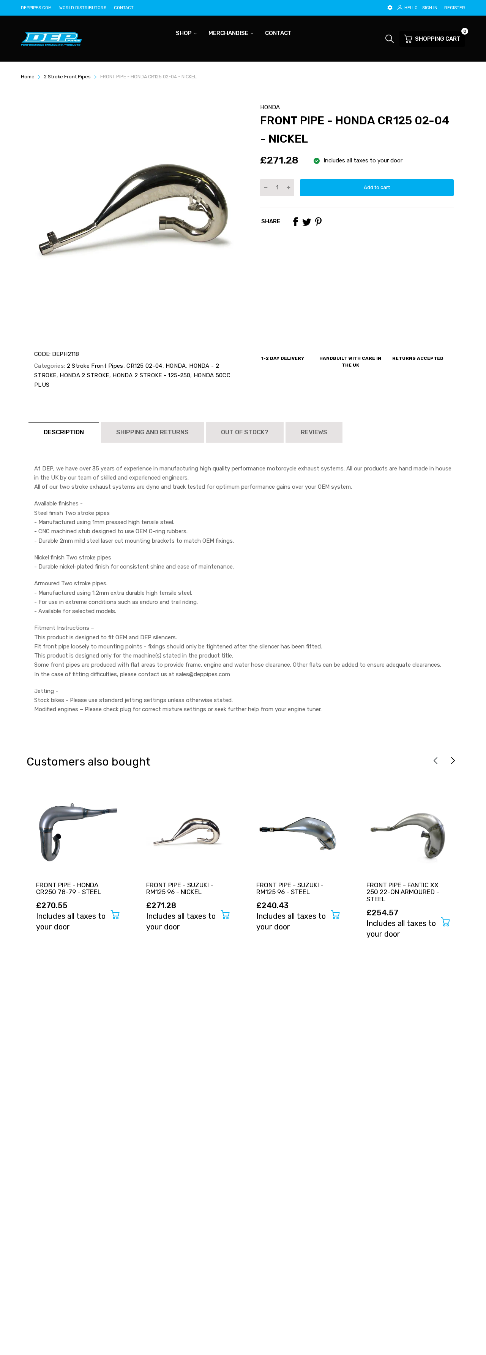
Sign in (429, 7)
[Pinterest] (318, 221)
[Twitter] (306, 221)
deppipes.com (36, 7)
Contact (124, 7)
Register (454, 7)
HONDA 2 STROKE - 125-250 (151, 375)
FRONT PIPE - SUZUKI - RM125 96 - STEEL (289, 888)
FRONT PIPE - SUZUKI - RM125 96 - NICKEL (179, 888)
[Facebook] (295, 221)
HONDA (270, 107)
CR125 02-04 (144, 365)
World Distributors (82, 7)
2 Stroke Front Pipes (94, 365)
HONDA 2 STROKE (83, 375)
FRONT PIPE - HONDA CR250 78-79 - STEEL (68, 888)
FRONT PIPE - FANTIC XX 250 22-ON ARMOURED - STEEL (402, 892)
